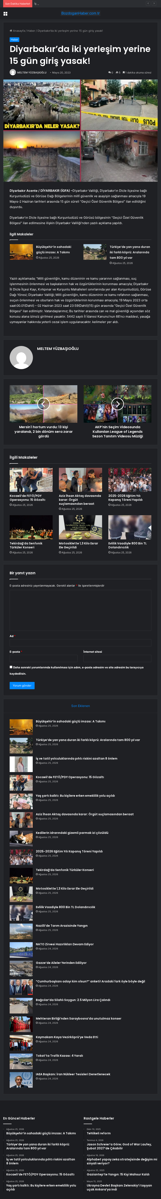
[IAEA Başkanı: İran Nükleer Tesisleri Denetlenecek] (21, 1080)
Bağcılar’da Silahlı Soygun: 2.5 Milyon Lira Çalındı (73, 1000)
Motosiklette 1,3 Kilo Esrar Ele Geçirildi (78, 545)
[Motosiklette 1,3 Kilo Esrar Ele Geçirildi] (80, 527)
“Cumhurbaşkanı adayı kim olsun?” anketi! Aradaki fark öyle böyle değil (90, 981)
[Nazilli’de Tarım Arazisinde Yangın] (21, 931)
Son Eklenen (80, 706)
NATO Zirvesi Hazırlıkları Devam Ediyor (65, 944)
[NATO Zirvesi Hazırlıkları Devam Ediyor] (21, 950)
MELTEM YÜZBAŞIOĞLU (32, 72)
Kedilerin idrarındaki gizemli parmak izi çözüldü (72, 833)
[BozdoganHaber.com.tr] (80, 13)
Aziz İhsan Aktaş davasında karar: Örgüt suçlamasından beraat (85, 814)
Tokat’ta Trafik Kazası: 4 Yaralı (59, 1056)
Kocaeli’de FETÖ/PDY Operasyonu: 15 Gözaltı (27, 498)
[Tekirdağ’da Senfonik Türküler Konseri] (31, 527)
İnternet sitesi (92, 651)
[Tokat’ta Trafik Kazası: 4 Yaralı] (21, 1061)
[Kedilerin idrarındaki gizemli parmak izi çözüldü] (21, 838)
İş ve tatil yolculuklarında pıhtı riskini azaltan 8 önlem (68, 3)
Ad (13, 636)
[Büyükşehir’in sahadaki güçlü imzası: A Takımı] (21, 252)
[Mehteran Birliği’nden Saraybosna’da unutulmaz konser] (21, 1024)
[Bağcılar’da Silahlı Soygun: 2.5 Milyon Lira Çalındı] (21, 1005)
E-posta (16, 651)
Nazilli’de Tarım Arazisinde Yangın (62, 926)
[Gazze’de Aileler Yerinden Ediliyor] (21, 968)
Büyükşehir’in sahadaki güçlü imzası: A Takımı (70, 721)
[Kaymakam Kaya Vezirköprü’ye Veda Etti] (21, 1043)
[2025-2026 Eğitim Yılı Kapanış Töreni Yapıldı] (129, 480)
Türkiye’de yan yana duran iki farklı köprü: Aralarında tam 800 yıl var (130, 252)
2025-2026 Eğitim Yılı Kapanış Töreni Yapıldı (125, 498)
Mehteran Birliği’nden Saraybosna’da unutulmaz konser (78, 1018)
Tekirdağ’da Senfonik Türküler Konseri (26, 545)
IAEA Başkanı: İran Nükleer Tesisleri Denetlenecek (73, 1074)
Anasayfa (18, 30)
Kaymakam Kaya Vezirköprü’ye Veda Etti (67, 1037)
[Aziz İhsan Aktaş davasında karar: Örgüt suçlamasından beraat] (80, 480)
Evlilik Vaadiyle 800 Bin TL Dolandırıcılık (127, 545)
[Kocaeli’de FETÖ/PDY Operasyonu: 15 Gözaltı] (31, 480)
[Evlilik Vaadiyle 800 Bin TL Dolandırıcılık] (129, 527)
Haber (31, 30)
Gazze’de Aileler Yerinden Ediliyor (61, 963)
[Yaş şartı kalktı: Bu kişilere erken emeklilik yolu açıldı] (21, 801)
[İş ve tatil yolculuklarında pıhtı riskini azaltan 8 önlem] (21, 764)
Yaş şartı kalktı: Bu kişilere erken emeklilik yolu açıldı (75, 796)
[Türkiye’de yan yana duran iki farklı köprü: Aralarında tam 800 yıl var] (94, 252)
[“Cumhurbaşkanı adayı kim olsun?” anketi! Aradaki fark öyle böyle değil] (21, 987)
